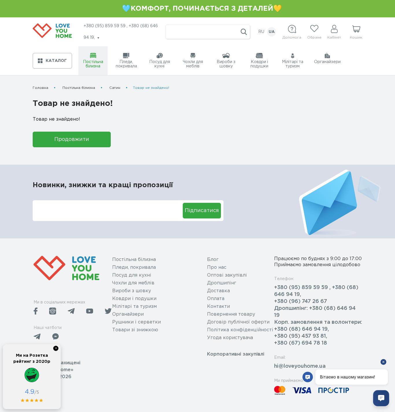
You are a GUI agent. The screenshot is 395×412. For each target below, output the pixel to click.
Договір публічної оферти (238, 322)
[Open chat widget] (381, 398)
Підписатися (202, 210)
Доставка (218, 291)
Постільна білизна (78, 87)
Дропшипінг (221, 283)
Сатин (114, 87)
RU (261, 32)
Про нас (216, 267)
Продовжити (71, 139)
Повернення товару (231, 314)
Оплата (215, 299)
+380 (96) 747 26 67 (300, 301)
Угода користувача (230, 338)
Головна (40, 87)
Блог (213, 260)
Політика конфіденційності (240, 330)
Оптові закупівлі (227, 275)
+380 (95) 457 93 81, (300, 336)
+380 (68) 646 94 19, (301, 329)
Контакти (218, 306)
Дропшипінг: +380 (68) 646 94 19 (315, 312)
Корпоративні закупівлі (235, 354)
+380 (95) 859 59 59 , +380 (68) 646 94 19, (316, 291)
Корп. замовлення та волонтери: (318, 322)
